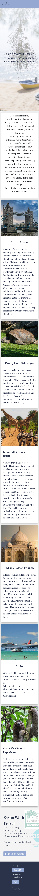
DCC (32, 833)
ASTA (33, 836)
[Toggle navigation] (34, 4)
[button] (14, 866)
